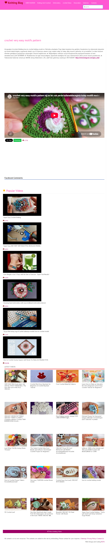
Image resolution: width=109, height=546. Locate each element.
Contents (94, 3)
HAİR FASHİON (30, 3)
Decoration (77, 3)
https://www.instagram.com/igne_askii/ (87, 58)
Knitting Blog (15, 2)
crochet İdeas (67, 3)
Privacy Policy (91, 538)
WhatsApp (17, 140)
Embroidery (56, 3)
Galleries (86, 3)
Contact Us (100, 538)
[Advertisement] (54, 23)
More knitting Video (55, 531)
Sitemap (83, 538)
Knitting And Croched (44, 3)
